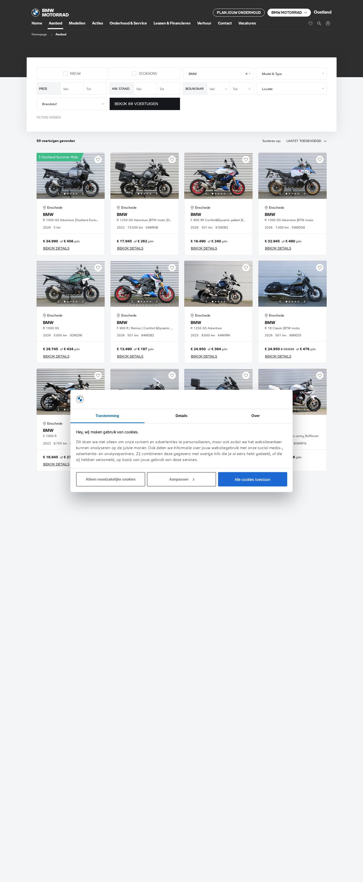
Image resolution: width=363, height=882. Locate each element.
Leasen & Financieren (172, 23)
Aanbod (55, 23)
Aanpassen (178, 479)
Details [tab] (182, 416)
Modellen (77, 23)
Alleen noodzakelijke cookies (111, 479)
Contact (225, 23)
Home (37, 23)
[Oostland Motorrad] (327, 23)
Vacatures (247, 23)
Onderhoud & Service (128, 23)
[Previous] (58, 194)
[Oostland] (50, 13)
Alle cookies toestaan (252, 479)
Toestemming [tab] (107, 416)
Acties (97, 23)
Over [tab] (255, 416)
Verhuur (204, 23)
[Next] (83, 194)
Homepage (39, 34)
